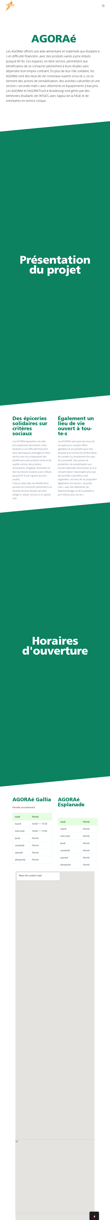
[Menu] (103, 5)
